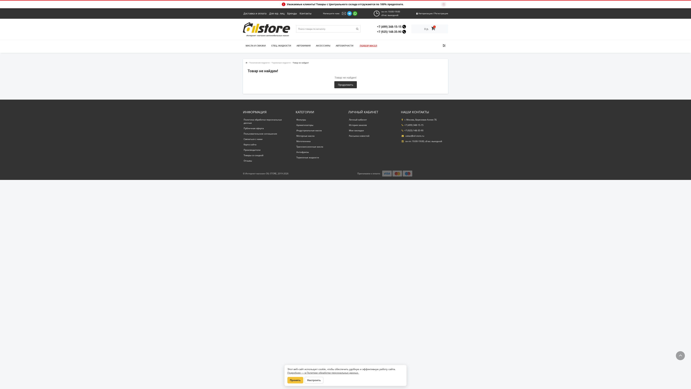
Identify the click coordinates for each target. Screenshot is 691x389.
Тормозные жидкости (281, 62)
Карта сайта (250, 144)
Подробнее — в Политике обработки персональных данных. (323, 372)
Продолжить (345, 84)
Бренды (292, 13)
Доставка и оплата (255, 13)
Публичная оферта (254, 128)
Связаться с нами (253, 139)
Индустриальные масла (309, 130)
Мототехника (303, 141)
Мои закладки (356, 130)
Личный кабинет (358, 119)
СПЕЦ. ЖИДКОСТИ (281, 45)
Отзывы (248, 160)
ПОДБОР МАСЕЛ (368, 45)
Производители (252, 149)
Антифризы (302, 152)
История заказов (358, 125)
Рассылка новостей (359, 135)
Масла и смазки (256, 45)
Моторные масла (305, 135)
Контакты (305, 13)
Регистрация (441, 13)
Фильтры (301, 119)
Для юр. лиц (276, 13)
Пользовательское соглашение (260, 133)
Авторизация (425, 13)
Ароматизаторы (304, 125)
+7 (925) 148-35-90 (389, 31)
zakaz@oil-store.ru (414, 135)
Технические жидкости (259, 62)
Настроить (314, 380)
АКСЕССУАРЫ (323, 45)
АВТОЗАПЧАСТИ (344, 45)
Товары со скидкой (253, 155)
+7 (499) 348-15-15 (389, 26)
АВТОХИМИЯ (304, 45)
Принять (295, 380)
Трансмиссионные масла (309, 146)
